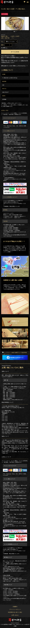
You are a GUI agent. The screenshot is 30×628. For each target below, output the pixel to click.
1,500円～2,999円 (14, 36)
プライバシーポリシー (15, 609)
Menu (27, 1)
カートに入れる (15, 51)
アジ (13, 38)
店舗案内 (15, 606)
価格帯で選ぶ (4, 36)
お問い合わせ (15, 615)
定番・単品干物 (5, 38)
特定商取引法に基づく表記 (15, 612)
